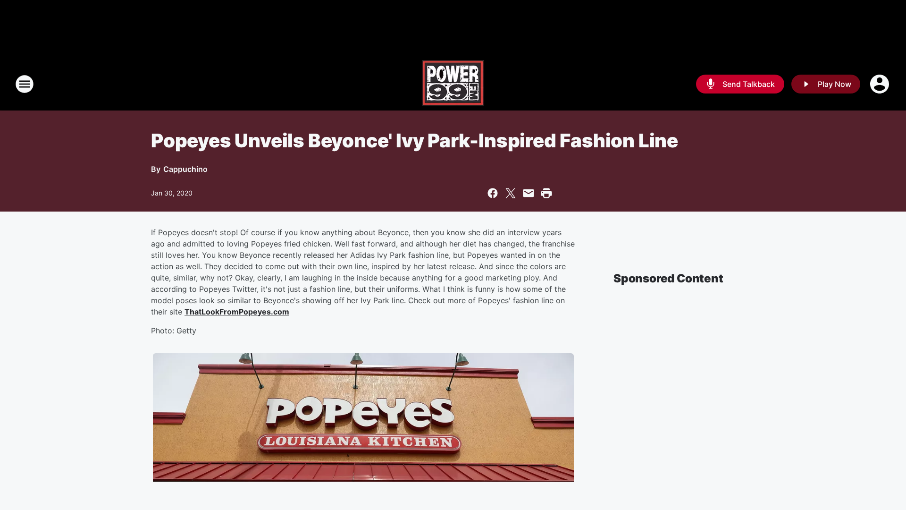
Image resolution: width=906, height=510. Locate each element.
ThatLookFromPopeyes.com (237, 311)
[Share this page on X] (510, 193)
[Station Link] (453, 84)
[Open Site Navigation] (24, 84)
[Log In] (880, 84)
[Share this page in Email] (528, 193)
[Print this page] (546, 193)
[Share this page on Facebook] (492, 193)
